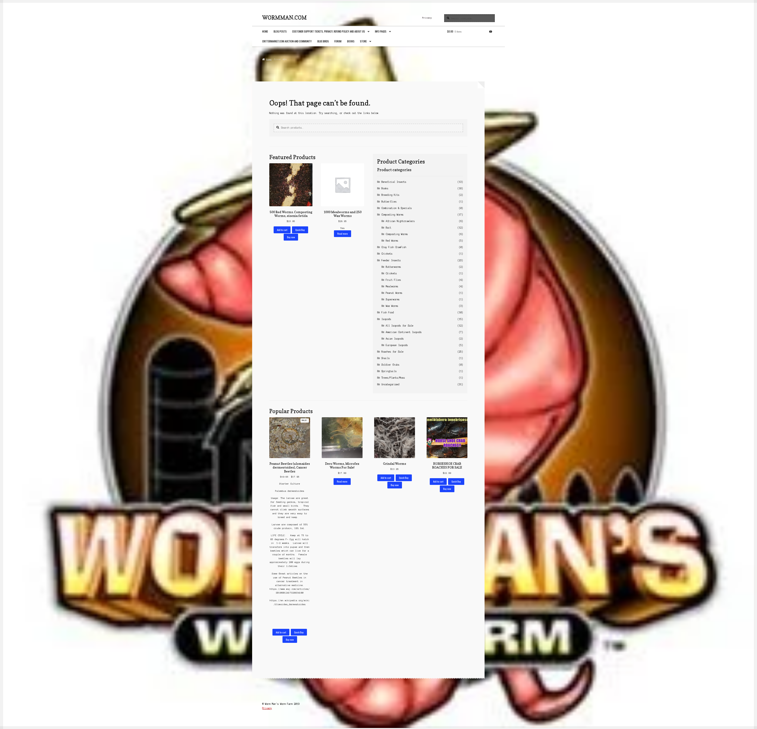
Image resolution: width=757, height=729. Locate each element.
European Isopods (397, 345)
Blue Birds (323, 41)
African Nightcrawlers (400, 221)
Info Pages (380, 31)
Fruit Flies (393, 280)
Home (265, 31)
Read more (342, 233)
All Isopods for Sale (399, 325)
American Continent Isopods (404, 332)
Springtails (389, 371)
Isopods (386, 319)
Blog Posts (280, 31)
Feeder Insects (391, 260)
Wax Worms (392, 306)
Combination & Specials (396, 208)
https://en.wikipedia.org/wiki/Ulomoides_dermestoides (290, 602)
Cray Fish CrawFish (393, 247)
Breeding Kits (390, 195)
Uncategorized (390, 384)
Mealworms (392, 286)
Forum (337, 41)
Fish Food (387, 312)
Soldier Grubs (390, 364)
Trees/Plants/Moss (393, 377)
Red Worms (392, 240)
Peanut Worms (394, 293)
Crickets (386, 253)
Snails (385, 358)
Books (350, 41)
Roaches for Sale (392, 351)
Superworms (393, 299)
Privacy (427, 18)
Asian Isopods (395, 338)
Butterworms (393, 267)
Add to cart (282, 229)
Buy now (291, 237)
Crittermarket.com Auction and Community (287, 41)
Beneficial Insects (393, 182)
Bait (388, 227)
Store (363, 41)
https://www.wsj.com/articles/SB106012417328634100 (290, 591)
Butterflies (389, 201)
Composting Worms (392, 214)
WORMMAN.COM (284, 17)
